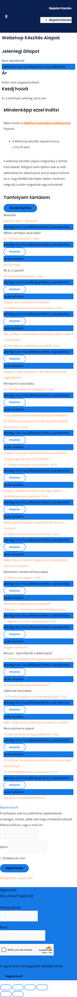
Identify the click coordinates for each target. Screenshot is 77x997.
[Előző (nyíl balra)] (5, 994)
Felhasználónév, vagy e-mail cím (21, 825)
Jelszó (4, 847)
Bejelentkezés (60, 8)
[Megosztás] (30, 987)
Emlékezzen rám (13, 858)
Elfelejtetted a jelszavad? (16, 878)
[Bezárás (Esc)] (42, 987)
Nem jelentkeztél (13, 61)
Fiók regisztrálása (11, 902)
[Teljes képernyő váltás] (18, 987)
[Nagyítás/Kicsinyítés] (5, 987)
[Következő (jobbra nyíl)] (18, 994)
